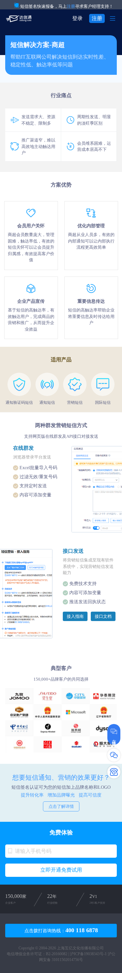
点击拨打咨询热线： (61, 930)
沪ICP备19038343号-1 (88, 954)
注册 (71, 6)
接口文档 (103, 616)
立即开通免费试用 (61, 870)
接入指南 (75, 616)
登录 (77, 18)
